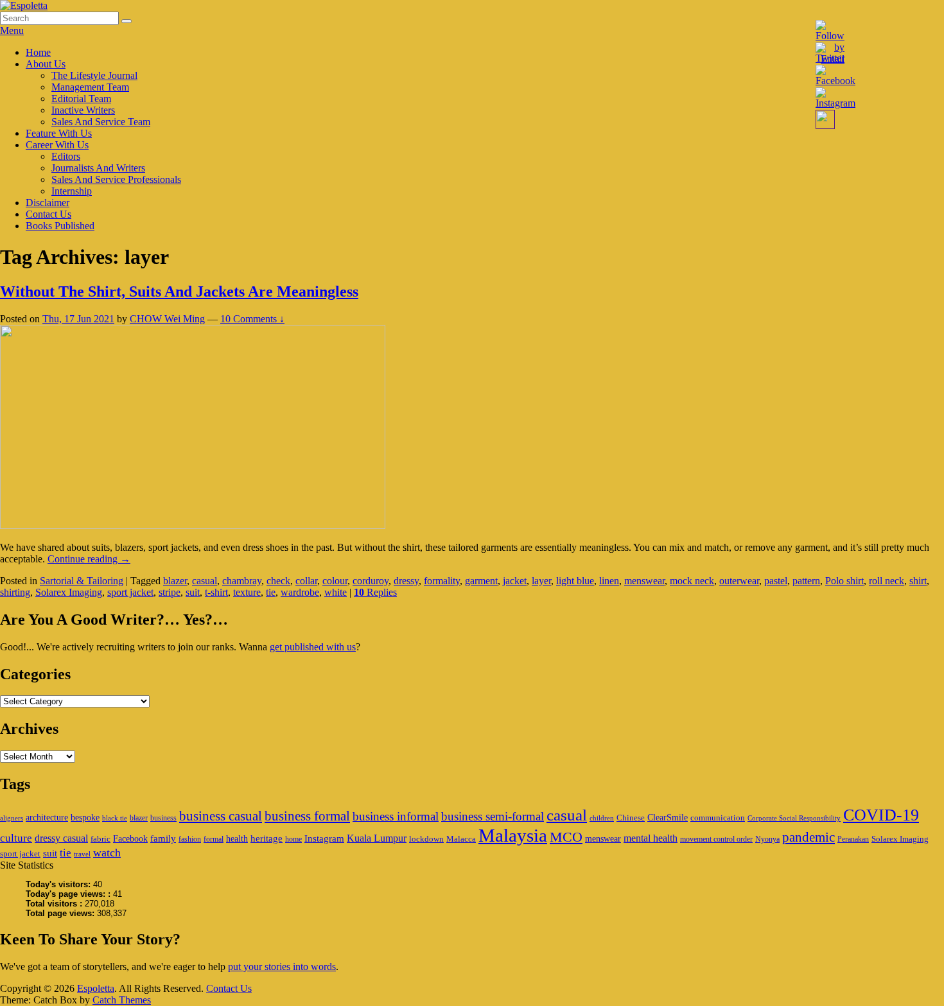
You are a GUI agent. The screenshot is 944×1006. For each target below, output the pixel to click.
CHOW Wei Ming (167, 318)
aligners (11, 818)
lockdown (426, 839)
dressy (406, 580)
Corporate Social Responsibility (794, 818)
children (602, 818)
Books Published (60, 225)
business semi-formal (492, 816)
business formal (307, 816)
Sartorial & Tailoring (81, 580)
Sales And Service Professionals (116, 179)
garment (481, 580)
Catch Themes (121, 999)
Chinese (630, 817)
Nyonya (767, 839)
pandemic (808, 837)
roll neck (886, 580)
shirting (15, 592)
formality (442, 580)
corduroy (371, 580)
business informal (396, 816)
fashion (190, 839)
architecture (47, 817)
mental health (650, 838)
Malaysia (512, 835)
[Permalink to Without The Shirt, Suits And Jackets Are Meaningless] (192, 525)
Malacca (461, 839)
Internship (71, 191)
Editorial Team (81, 98)
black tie (114, 818)
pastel (775, 580)
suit (193, 592)
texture (247, 592)
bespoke (85, 817)
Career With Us (57, 144)
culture (16, 838)
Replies (375, 592)
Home (38, 52)
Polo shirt (844, 580)
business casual (220, 816)
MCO (566, 837)
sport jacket (130, 592)
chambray (241, 580)
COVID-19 (881, 815)
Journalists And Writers (98, 167)
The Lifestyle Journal (94, 75)
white (335, 592)
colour (334, 580)
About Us (46, 63)
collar (306, 580)
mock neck (692, 580)
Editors (65, 156)
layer (541, 580)
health (237, 838)
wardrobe (300, 592)
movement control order (716, 839)
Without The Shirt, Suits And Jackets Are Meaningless (179, 291)
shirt (918, 580)
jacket (515, 580)
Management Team (90, 87)
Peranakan (853, 839)
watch (107, 852)
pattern (806, 580)
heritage (266, 838)
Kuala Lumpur (376, 838)
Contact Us (48, 214)
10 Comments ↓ (252, 318)
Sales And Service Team (100, 121)
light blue (575, 580)
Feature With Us (59, 133)
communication (717, 817)
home (293, 839)
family (163, 838)
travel (82, 854)
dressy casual (61, 838)
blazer (175, 580)
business (163, 817)
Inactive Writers (83, 110)
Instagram (324, 838)
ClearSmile (667, 817)
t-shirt (216, 592)
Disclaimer (47, 202)
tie (270, 592)
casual (204, 580)
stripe (169, 592)
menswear (644, 580)
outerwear (739, 580)
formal (213, 839)
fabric (100, 839)
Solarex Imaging (68, 592)
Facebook (130, 838)
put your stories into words (282, 966)
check (278, 580)
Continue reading (89, 558)
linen (609, 580)
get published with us (313, 646)
